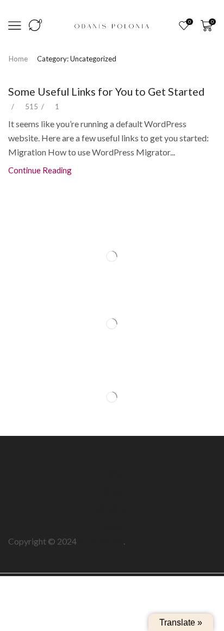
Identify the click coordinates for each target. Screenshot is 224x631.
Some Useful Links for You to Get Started (106, 91)
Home (18, 58)
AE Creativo (100, 541)
